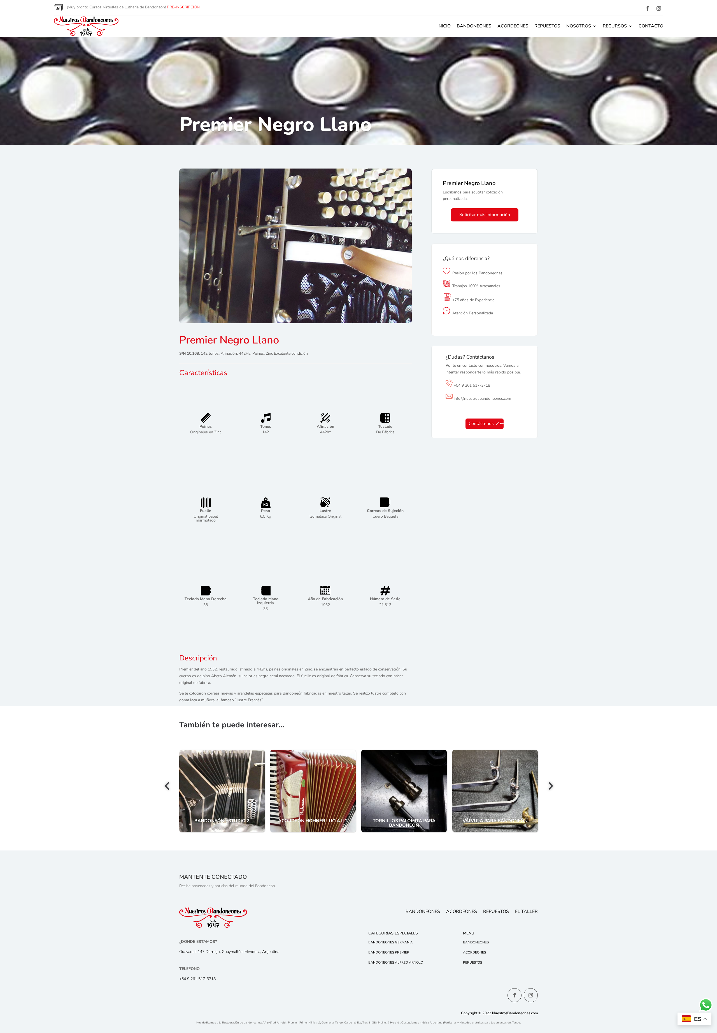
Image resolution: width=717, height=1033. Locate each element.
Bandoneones (474, 26)
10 (295, 312)
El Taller (526, 912)
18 (333, 312)
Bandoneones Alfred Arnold (395, 962)
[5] (295, 322)
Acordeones (512, 26)
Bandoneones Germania (390, 942)
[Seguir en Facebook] (647, 8)
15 (319, 312)
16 (324, 312)
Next (549, 786)
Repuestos (547, 26)
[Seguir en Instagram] (658, 8)
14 (314, 312)
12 (305, 312)
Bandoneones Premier (388, 952)
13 (310, 312)
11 (300, 312)
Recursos (615, 26)
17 (329, 312)
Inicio (444, 26)
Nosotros (578, 26)
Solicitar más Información (484, 215)
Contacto (651, 26)
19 (338, 312)
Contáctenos (481, 423)
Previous (168, 786)
